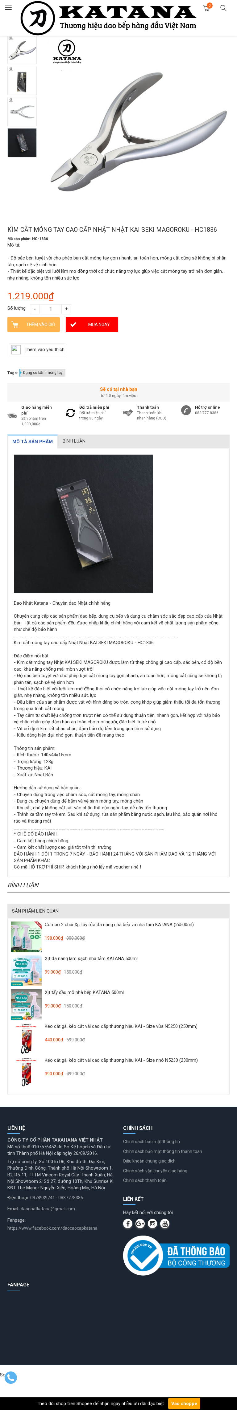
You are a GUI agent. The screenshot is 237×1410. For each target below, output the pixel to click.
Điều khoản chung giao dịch (149, 1161)
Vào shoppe (184, 1403)
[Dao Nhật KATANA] (108, 18)
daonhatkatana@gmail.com (48, 1208)
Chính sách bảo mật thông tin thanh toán (162, 1151)
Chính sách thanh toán (145, 1180)
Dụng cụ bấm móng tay (43, 372)
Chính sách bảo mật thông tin (151, 1141)
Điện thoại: (18, 1197)
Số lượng (16, 308)
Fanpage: (16, 1220)
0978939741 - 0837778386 (56, 1197)
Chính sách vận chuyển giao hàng (155, 1170)
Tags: (12, 372)
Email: (13, 1209)
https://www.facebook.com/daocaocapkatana (52, 1228)
